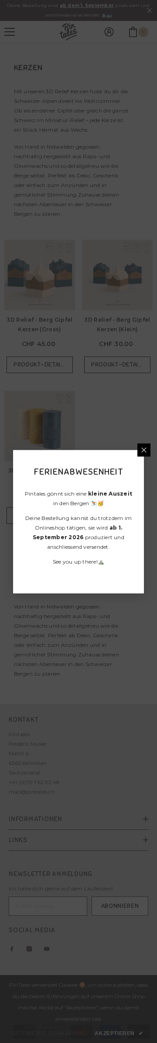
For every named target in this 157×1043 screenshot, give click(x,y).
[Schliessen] (143, 449)
